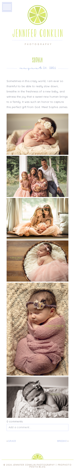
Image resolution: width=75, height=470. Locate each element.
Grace (12, 440)
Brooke (62, 440)
